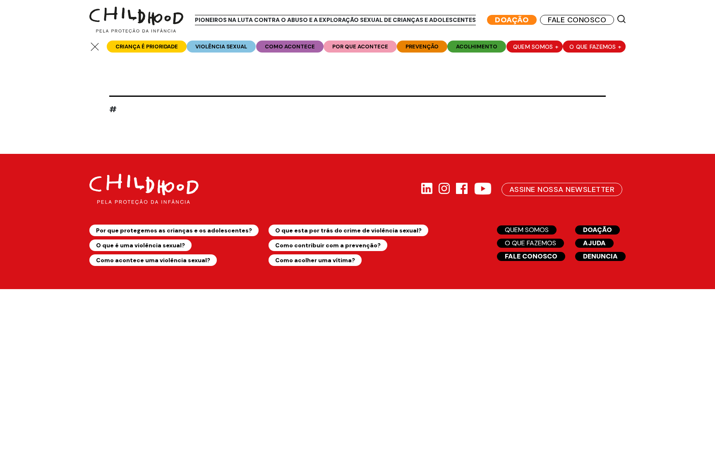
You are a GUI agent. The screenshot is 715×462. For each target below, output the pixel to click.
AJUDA (594, 243)
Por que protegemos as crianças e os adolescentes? (174, 230)
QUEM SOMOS (527, 229)
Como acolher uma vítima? (315, 260)
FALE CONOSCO (577, 20)
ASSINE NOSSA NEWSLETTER (561, 189)
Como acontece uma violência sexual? (153, 260)
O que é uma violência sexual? (140, 245)
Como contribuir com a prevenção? (328, 245)
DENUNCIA (600, 256)
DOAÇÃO (512, 20)
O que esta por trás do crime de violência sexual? (348, 230)
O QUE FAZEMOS (530, 243)
